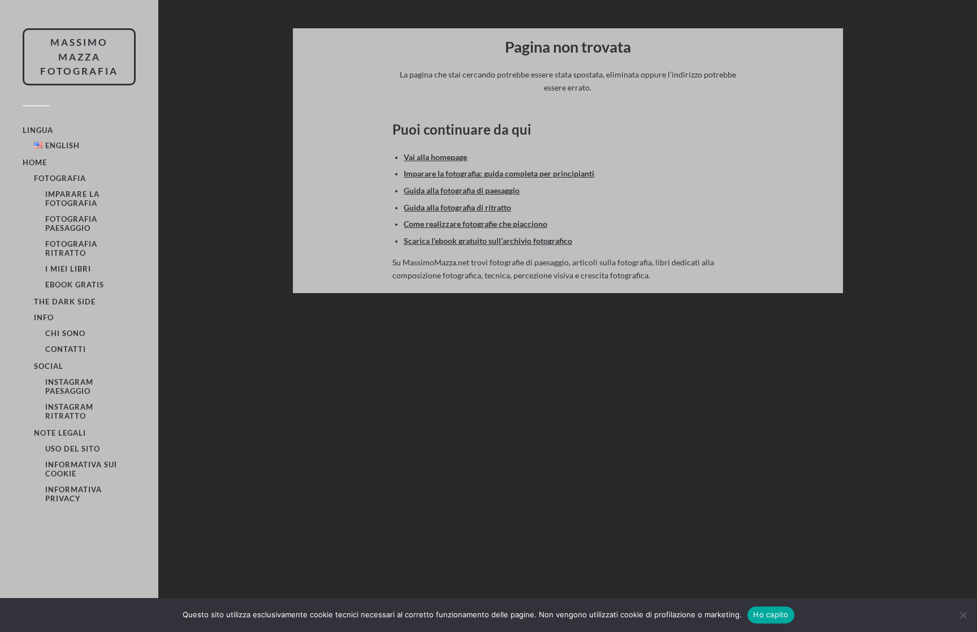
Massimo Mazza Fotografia (79, 56)
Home (35, 162)
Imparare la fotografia (72, 199)
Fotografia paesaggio (71, 223)
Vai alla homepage (435, 157)
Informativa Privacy (73, 494)
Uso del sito (72, 448)
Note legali (60, 432)
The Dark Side (65, 301)
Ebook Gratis (74, 284)
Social (48, 366)
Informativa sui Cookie (81, 469)
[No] (963, 615)
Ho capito (770, 614)
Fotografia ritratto (71, 248)
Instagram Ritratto (69, 411)
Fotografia (60, 178)
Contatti (65, 349)
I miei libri (68, 268)
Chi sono (65, 333)
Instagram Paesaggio (69, 386)
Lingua (38, 130)
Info (44, 317)
